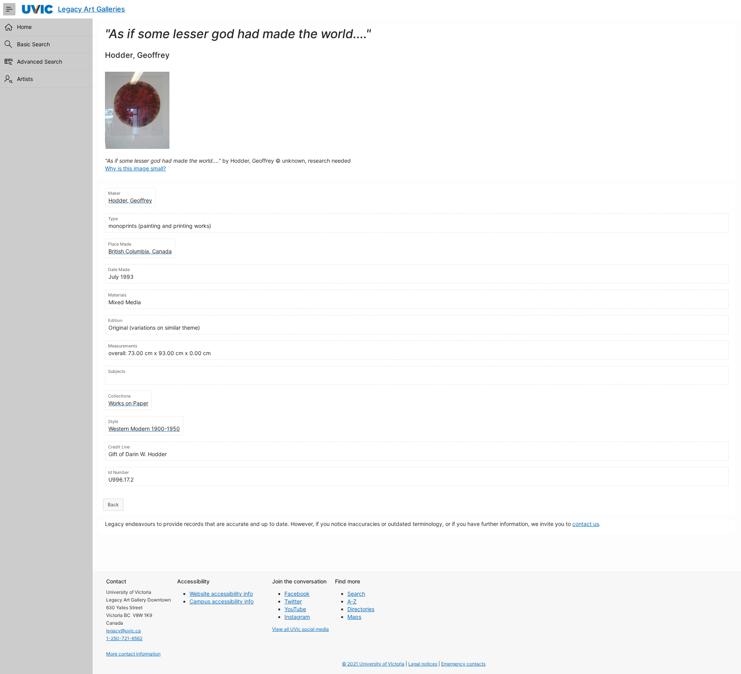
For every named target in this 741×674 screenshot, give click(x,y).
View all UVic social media (300, 629)
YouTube (295, 609)
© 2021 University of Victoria (373, 664)
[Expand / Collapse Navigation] (9, 9)
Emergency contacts (463, 664)
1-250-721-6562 (124, 638)
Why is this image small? (135, 168)
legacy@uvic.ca (123, 631)
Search (356, 593)
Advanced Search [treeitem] (39, 61)
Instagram (297, 616)
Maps (354, 616)
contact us (585, 524)
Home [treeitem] (24, 27)
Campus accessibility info (221, 601)
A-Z (352, 601)
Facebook (297, 593)
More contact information (133, 654)
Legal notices (422, 664)
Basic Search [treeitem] (33, 44)
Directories (360, 609)
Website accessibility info (221, 593)
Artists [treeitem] (25, 79)
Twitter (293, 601)
